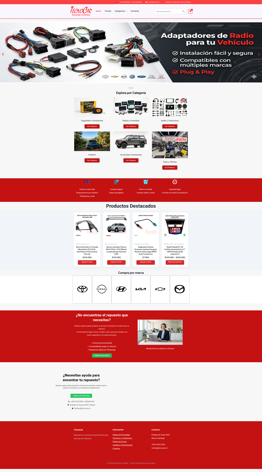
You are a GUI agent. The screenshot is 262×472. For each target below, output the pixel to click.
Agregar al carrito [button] (87, 262)
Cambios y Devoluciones (123, 445)
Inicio (98, 11)
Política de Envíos (120, 442)
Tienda (108, 11)
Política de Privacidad (121, 435)
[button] (126, 11)
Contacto (135, 11)
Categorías (120, 11)
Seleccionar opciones (175, 262)
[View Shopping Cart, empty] (190, 11)
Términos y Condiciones (122, 438)
